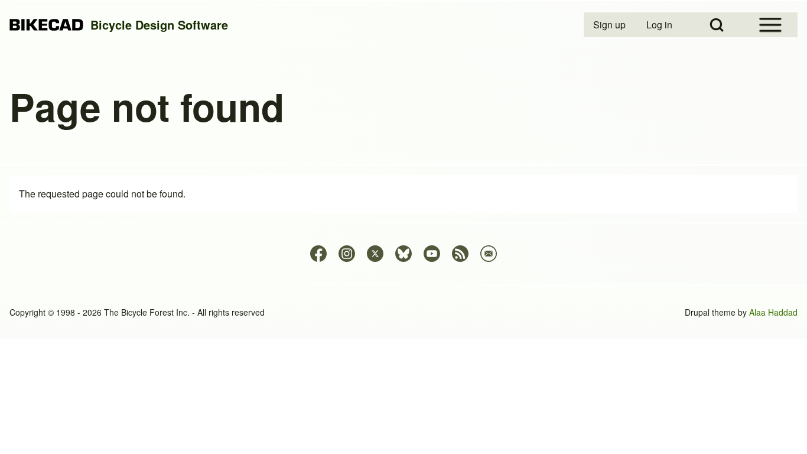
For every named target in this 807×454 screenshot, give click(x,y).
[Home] (46, 25)
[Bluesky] (403, 253)
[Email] (488, 253)
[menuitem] (610, 24)
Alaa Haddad (773, 312)
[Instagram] (347, 253)
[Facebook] (318, 253)
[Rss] (460, 253)
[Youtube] (432, 253)
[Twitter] (375, 253)
